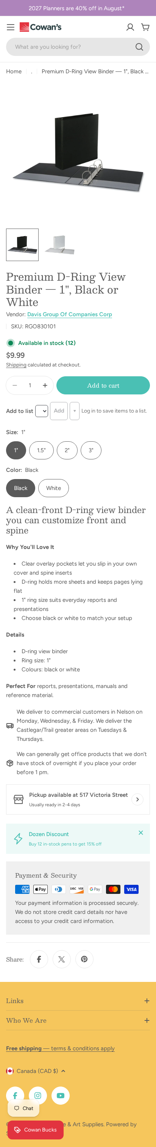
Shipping (16, 365)
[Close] (141, 832)
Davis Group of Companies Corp (69, 314)
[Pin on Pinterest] (84, 959)
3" (91, 450)
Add (59, 410)
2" (67, 450)
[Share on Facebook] (39, 959)
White (53, 488)
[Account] (130, 27)
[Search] (139, 46)
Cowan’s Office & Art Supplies (65, 1124)
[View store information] (137, 799)
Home (14, 71)
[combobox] (78, 47)
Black (20, 488)
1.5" (41, 450)
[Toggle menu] (10, 27)
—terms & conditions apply (60, 1048)
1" (16, 450)
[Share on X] (62, 959)
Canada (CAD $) (37, 1071)
